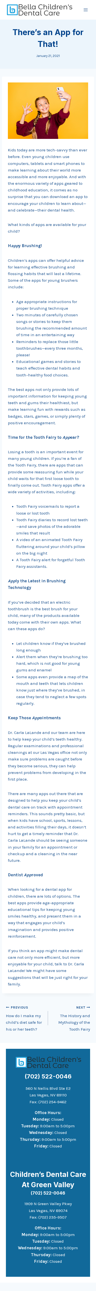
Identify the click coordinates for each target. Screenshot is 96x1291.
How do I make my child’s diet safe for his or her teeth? (24, 1019)
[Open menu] (85, 9)
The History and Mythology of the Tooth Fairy (74, 1019)
